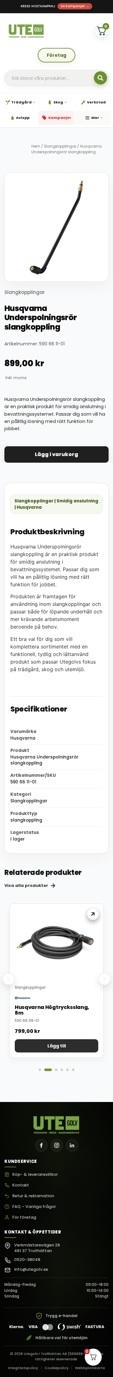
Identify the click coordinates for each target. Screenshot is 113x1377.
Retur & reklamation (33, 1196)
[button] (8, 979)
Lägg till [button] (56, 1046)
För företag (24, 1217)
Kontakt (20, 1185)
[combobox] (56, 78)
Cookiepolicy (56, 1367)
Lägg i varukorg (56, 454)
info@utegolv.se (31, 1269)
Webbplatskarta (90, 1367)
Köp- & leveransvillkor (35, 1174)
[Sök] (100, 78)
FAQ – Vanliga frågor (34, 1207)
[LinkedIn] (72, 1145)
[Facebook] (41, 1145)
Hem (35, 146)
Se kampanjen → (75, 6)
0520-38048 (27, 1260)
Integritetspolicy (23, 1367)
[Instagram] (57, 1145)
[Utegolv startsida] (56, 1123)
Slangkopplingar (60, 146)
